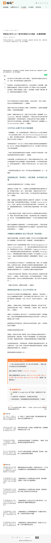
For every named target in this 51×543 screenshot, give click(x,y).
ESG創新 (23, 7)
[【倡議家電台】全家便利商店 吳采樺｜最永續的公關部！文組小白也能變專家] (10, 482)
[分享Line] (4, 79)
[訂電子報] (43, 3)
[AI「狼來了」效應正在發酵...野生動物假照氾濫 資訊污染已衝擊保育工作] (10, 420)
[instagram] (38, 3)
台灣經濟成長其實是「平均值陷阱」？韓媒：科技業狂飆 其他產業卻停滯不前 (33, 441)
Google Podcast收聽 (32, 377)
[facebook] (36, 3)
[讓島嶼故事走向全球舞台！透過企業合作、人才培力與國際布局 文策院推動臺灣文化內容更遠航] (10, 471)
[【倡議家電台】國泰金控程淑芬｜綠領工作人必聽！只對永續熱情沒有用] (10, 526)
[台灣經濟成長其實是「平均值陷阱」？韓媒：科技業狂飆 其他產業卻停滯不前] (10, 444)
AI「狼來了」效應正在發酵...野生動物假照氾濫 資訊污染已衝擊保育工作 (32, 417)
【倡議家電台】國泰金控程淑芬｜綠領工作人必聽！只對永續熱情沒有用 (32, 523)
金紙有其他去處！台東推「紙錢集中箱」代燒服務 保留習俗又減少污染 (33, 428)
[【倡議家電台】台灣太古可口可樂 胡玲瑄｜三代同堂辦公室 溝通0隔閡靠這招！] (10, 504)
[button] (47, 3)
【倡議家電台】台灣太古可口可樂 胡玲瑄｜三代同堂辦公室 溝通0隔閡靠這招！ (32, 501)
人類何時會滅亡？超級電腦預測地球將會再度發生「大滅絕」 (28, 399)
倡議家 (7, 30)
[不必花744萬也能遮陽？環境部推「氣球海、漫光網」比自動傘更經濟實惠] (10, 455)
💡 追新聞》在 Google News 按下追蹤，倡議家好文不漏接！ (28, 393)
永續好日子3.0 (15, 7)
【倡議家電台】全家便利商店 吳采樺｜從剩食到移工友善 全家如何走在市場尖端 (32, 490)
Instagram (33, 371)
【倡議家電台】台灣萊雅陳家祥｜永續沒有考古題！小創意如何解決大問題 (32, 512)
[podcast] (40, 3)
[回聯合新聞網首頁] (4, 3)
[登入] (45, 3)
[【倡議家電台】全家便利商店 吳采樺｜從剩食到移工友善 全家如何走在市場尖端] (10, 493)
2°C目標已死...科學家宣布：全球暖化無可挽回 (24, 396)
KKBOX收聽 (19, 377)
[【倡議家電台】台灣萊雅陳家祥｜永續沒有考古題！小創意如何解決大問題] (10, 515)
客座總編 (5, 7)
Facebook (26, 371)
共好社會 (38, 7)
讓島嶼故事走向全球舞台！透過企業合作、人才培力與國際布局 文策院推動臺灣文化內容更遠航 (33, 468)
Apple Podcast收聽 (34, 375)
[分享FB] (4, 75)
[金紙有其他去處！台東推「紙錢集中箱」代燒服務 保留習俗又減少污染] (10, 431)
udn (4, 30)
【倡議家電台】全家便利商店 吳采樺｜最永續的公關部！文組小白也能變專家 (32, 479)
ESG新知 (30, 7)
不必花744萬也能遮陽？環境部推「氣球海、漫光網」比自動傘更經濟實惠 (33, 452)
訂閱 (37, 537)
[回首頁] (8, 3)
